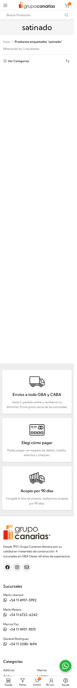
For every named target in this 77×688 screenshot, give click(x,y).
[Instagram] (17, 567)
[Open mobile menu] (5, 5)
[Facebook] (7, 567)
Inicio (6, 42)
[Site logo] (37, 5)
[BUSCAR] (66, 15)
